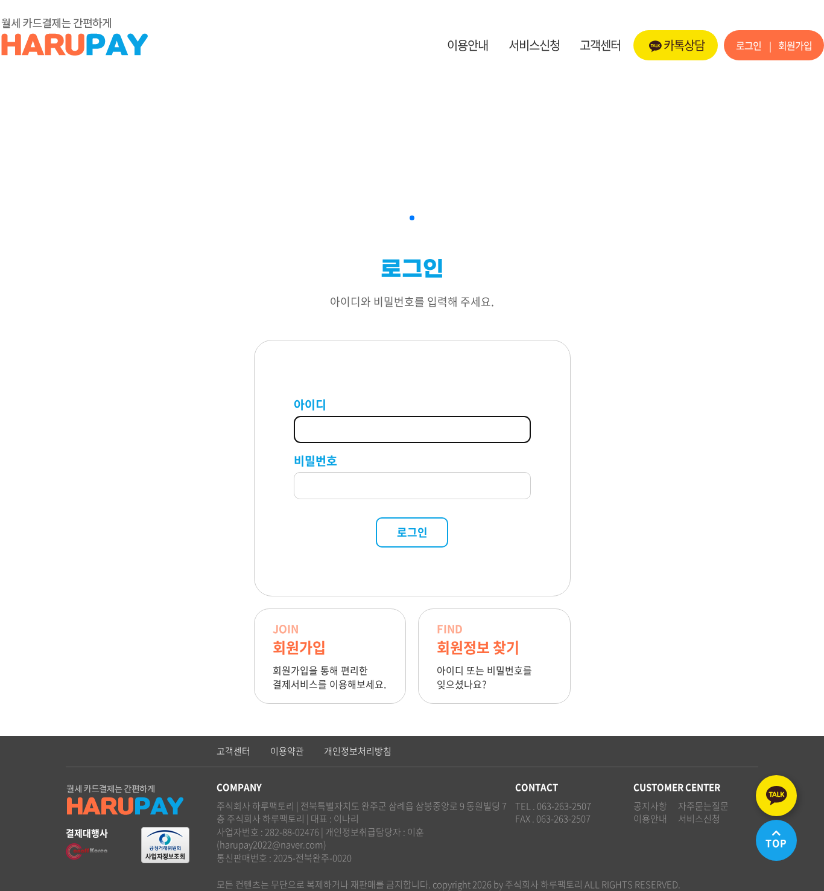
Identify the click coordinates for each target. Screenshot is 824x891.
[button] (412, 218)
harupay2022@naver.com (271, 844)
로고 (126, 36)
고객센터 (600, 45)
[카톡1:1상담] (776, 795)
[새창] (165, 838)
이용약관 (287, 751)
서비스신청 (534, 45)
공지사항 (650, 806)
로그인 (748, 45)
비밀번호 (315, 460)
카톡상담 (684, 45)
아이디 (310, 404)
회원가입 (795, 45)
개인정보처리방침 (357, 751)
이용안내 (467, 45)
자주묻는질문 (703, 806)
